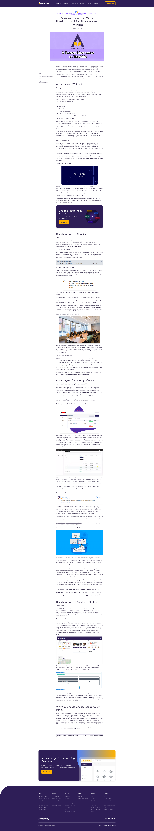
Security (92, 811)
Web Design (80, 800)
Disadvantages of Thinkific (44, 69)
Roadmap (93, 798)
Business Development (70, 805)
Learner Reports (42, 800)
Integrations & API (42, 807)
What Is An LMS (107, 800)
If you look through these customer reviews (68, 523)
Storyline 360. (85, 392)
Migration (80, 796)
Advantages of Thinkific (44, 66)
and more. (88, 479)
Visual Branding (42, 809)
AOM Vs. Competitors (108, 809)
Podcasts (106, 807)
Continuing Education (56, 805)
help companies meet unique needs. (78, 374)
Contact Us (93, 805)
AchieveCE (87, 307)
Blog (105, 796)
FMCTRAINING (97, 307)
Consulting (67, 807)
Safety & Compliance (56, 800)
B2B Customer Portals (43, 805)
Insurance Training (69, 803)
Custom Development (83, 798)
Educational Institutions (70, 811)
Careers (92, 803)
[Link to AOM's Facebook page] (106, 818)
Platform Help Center (95, 807)
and (72, 118)
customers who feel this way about (79, 589)
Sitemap (114, 825)
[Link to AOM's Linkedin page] (112, 818)
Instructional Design (82, 803)
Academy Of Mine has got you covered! (70, 246)
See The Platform (108, 798)
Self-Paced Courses (42, 796)
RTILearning (89, 595)
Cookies (105, 825)
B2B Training (54, 803)
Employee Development (57, 798)
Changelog (93, 800)
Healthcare (67, 798)
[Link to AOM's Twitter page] (109, 818)
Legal (66, 809)
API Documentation (95, 809)
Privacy (100, 825)
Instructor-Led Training (43, 798)
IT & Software (67, 800)
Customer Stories (108, 803)
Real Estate (67, 796)
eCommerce (41, 803)
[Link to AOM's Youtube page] (115, 818)
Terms (109, 825)
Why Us (92, 796)
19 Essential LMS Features (109, 805)
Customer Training (56, 796)
